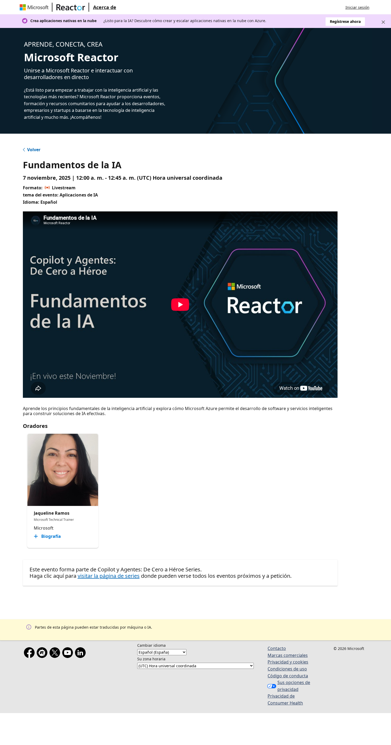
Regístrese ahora (345, 21)
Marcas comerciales (288, 655)
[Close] (383, 22)
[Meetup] (43, 653)
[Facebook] (30, 653)
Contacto (277, 648)
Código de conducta (288, 676)
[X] (55, 653)
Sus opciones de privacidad (293, 685)
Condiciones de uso (287, 669)
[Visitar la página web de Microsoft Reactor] (70, 7)
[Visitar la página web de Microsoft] (35, 7)
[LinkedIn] (81, 653)
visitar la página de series (109, 575)
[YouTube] (68, 653)
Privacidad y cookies (288, 662)
